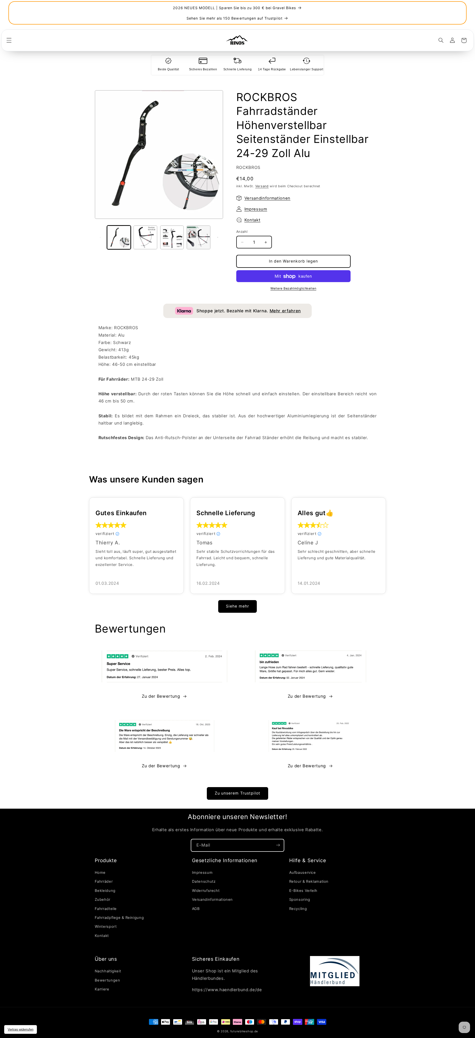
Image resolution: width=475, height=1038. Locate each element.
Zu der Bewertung (161, 696)
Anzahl (242, 232)
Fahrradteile (106, 908)
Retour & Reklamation (309, 881)
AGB (196, 908)
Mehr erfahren (285, 310)
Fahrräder (104, 881)
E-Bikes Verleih (303, 890)
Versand (262, 186)
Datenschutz (204, 881)
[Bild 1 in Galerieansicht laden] (119, 237)
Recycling (298, 908)
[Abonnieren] (278, 845)
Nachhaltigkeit (108, 971)
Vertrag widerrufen (20, 1029)
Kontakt (252, 219)
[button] (9, 40)
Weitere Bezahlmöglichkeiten (293, 289)
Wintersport (106, 927)
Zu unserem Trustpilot (237, 793)
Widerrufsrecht (206, 890)
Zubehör (102, 899)
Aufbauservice (302, 872)
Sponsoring (299, 899)
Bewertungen (107, 980)
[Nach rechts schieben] (217, 237)
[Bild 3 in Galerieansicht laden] (172, 237)
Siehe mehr (237, 606)
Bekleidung (105, 890)
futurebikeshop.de (244, 1031)
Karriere (102, 989)
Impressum (255, 209)
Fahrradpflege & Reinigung (119, 917)
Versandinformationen (267, 198)
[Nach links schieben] (100, 237)
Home (100, 872)
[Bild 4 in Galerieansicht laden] (199, 237)
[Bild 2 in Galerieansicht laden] (145, 237)
